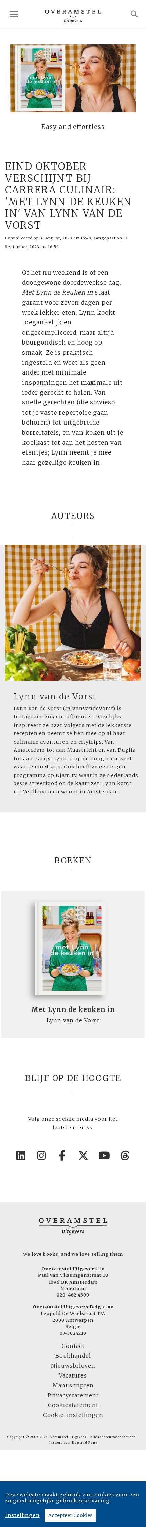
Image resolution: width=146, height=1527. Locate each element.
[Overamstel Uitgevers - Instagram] (42, 1155)
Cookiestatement (73, 1405)
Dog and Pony (84, 1442)
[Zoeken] (134, 14)
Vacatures (73, 1375)
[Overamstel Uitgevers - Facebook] (63, 1155)
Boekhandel (73, 1355)
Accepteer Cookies (70, 1515)
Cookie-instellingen (73, 1415)
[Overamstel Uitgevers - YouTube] (104, 1155)
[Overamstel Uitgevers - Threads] (125, 1155)
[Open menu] (13, 14)
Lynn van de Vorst (55, 696)
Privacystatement (73, 1395)
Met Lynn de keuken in (73, 1010)
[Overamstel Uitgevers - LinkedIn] (21, 1155)
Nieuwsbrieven (73, 1365)
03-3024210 (73, 1333)
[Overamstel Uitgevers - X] (83, 1155)
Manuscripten (73, 1385)
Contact (73, 1345)
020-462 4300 (73, 1295)
